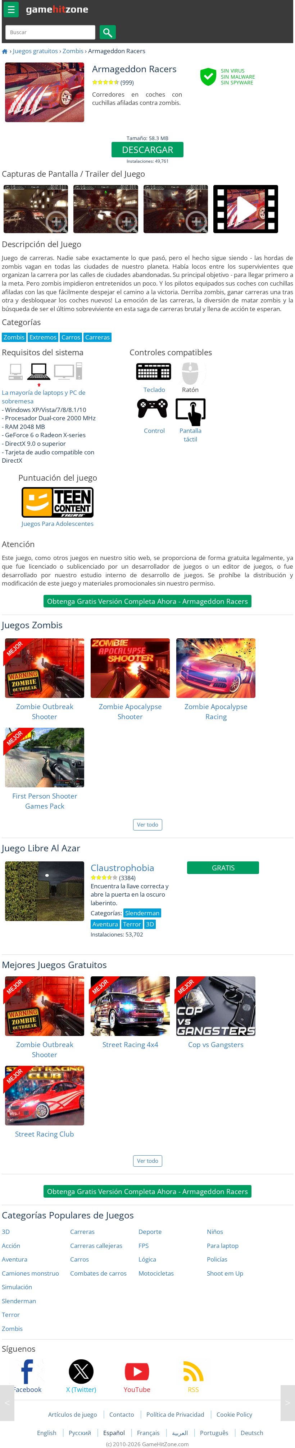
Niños (215, 1231)
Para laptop (223, 1245)
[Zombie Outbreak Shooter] (44, 668)
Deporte (150, 1231)
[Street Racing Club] (44, 1095)
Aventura (14, 1259)
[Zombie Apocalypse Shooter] (130, 668)
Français (149, 1433)
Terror (11, 1314)
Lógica (147, 1259)
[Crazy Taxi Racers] (7, 1403)
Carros (79, 1259)
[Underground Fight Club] (288, 1403)
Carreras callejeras (96, 1245)
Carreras (82, 1231)
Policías (217, 1259)
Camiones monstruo (30, 1273)
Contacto (121, 1415)
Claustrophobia (122, 868)
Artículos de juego (72, 1415)
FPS (144, 1245)
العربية (180, 1433)
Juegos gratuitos (35, 51)
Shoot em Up (225, 1273)
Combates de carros (98, 1273)
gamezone (57, 9)
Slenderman (19, 1301)
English (47, 1433)
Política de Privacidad (175, 1415)
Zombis (73, 51)
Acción (11, 1245)
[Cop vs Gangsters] (215, 1006)
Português (215, 1433)
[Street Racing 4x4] (130, 1006)
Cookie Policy (234, 1415)
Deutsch (252, 1433)
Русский (80, 1433)
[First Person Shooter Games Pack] (44, 757)
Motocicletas (156, 1273)
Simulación (17, 1287)
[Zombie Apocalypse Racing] (215, 668)
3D (6, 1231)
